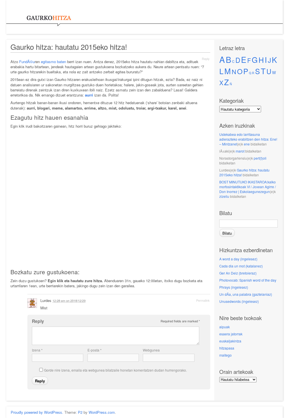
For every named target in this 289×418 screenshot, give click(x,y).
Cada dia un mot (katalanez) (241, 265)
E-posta (94, 350)
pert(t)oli (260, 158)
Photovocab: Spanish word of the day (247, 280)
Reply (206, 58)
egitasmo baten (53, 61)
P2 (80, 412)
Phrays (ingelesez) (233, 287)
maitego (225, 355)
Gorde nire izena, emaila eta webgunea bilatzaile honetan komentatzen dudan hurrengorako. (115, 370)
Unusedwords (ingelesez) (239, 301)
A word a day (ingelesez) (238, 258)
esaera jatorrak (230, 333)
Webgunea (151, 350)
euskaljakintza (230, 340)
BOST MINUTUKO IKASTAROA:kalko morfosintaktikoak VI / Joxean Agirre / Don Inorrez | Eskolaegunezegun (247, 186)
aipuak (224, 326)
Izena (37, 350)
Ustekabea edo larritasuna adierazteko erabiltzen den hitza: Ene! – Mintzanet (248, 139)
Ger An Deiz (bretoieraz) (238, 273)
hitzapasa (226, 348)
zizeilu (224, 196)
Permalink (203, 300)
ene (247, 144)
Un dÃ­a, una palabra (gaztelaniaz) (245, 294)
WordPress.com (102, 412)
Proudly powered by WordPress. (37, 412)
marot (240, 151)
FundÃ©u (27, 61)
